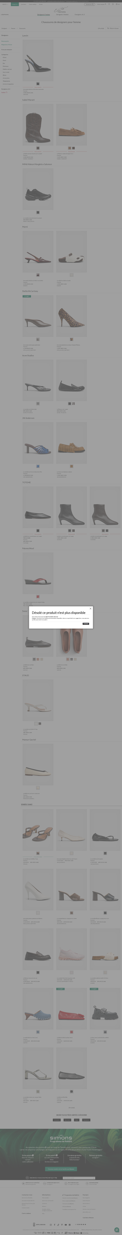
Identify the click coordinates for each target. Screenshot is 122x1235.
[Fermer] (90, 608)
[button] (85, 624)
